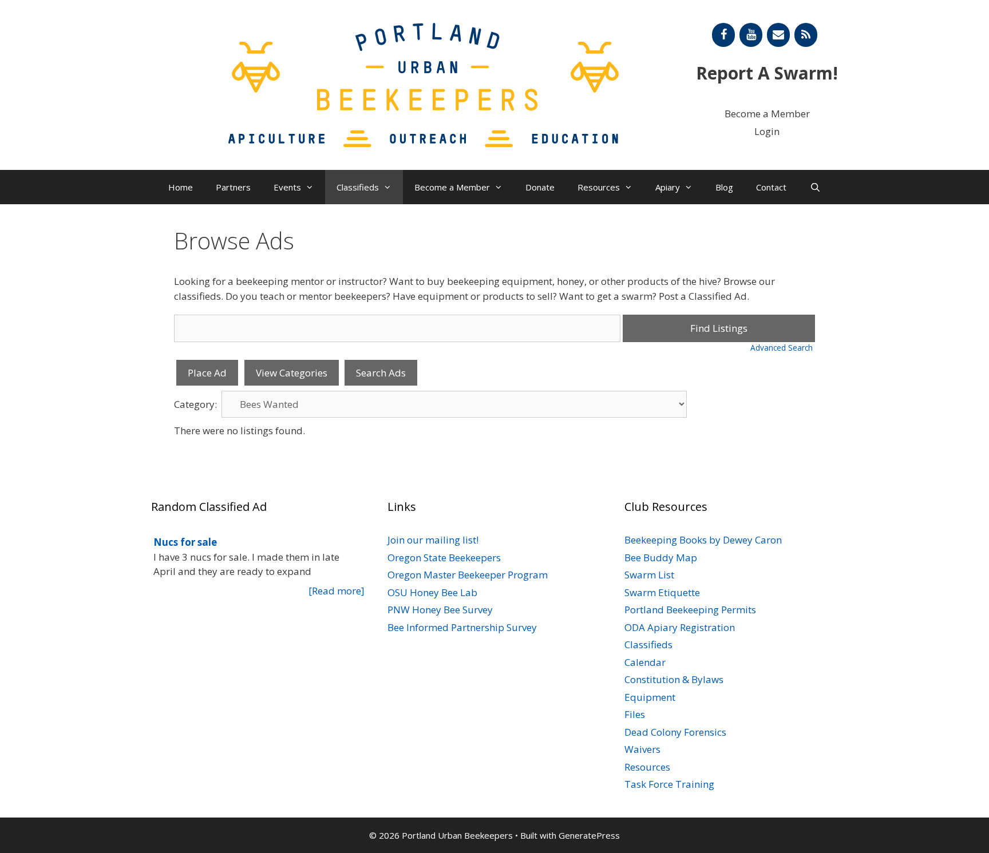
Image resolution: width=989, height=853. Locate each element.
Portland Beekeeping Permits (690, 609)
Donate (540, 187)
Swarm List (649, 574)
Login (767, 131)
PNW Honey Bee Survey (440, 609)
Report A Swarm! (767, 73)
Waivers (642, 749)
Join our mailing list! (432, 539)
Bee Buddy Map (660, 557)
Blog (724, 187)
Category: (195, 404)
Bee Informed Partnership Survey (462, 627)
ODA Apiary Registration (679, 627)
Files (634, 714)
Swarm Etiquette (662, 592)
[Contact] (778, 35)
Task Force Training (669, 784)
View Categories (291, 372)
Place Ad (207, 372)
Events (287, 187)
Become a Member (767, 113)
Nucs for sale (185, 542)
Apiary (667, 187)
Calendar (645, 662)
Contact (771, 187)
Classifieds (358, 187)
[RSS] (805, 35)
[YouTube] (750, 35)
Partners (233, 187)
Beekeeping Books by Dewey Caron (703, 539)
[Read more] (336, 590)
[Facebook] (723, 35)
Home (180, 187)
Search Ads (381, 372)
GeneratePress (589, 835)
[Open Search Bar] (815, 187)
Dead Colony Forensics (675, 732)
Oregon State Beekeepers (444, 557)
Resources (598, 187)
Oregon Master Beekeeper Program (467, 574)
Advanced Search (781, 347)
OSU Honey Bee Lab (432, 592)
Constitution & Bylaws (673, 679)
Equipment (649, 697)
